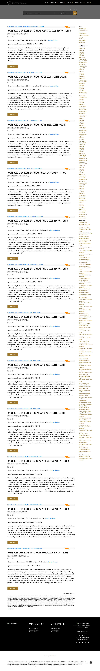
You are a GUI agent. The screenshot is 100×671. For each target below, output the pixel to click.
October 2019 (82, 162)
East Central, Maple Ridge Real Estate (42, 599)
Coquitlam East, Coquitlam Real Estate (40, 598)
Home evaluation (55, 630)
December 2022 (83, 109)
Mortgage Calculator (34, 630)
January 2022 (82, 129)
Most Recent (82, 47)
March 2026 (82, 57)
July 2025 (81, 69)
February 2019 (82, 176)
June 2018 (81, 188)
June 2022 (81, 120)
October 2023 (82, 95)
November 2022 (83, 111)
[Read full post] (41, 27)
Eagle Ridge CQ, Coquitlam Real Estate (29, 599)
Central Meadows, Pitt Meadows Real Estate (50, 597)
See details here (52, 40)
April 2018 (81, 191)
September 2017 (83, 200)
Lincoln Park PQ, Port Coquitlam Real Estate (33, 601)
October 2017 (82, 198)
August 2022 (82, 116)
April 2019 (81, 172)
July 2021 (81, 136)
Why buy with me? (33, 628)
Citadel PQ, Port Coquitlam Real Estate (13, 598)
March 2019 (82, 174)
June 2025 (81, 71)
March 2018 (82, 193)
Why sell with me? (55, 628)
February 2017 (82, 211)
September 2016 (83, 218)
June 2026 (81, 52)
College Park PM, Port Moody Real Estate (27, 598)
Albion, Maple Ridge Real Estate (45, 596)
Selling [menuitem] (69, 2)
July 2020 (81, 146)
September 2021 (83, 134)
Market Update (79, 2)
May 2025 (81, 73)
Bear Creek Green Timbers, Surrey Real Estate (58, 596)
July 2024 (81, 85)
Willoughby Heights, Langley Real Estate (26, 606)
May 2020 (81, 150)
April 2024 (81, 90)
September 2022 (83, 115)
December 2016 (83, 214)
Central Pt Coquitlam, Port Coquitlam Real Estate (66, 597)
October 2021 (82, 132)
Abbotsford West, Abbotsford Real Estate (32, 596)
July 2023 (81, 99)
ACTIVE (71, 9)
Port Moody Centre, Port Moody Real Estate (20, 80)
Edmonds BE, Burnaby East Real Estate (55, 599)
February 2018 (82, 195)
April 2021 (81, 139)
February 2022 (82, 127)
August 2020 (82, 144)
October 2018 (82, 181)
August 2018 (82, 184)
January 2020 (82, 157)
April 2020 (81, 151)
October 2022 (82, 113)
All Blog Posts (82, 28)
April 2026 (81, 55)
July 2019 (81, 167)
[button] (76, 642)
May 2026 (81, 54)
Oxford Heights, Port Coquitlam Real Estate (20, 224)
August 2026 (82, 48)
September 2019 (83, 164)
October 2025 (82, 64)
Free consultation (55, 632)
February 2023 (82, 106)
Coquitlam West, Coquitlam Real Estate (19, 34)
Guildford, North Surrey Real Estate (45, 600)
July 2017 (81, 202)
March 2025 (82, 76)
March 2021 (82, 141)
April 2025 (81, 75)
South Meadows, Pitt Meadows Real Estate (20, 556)
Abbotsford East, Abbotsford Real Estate (19, 596)
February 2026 (82, 59)
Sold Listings (82, 42)
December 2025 (83, 61)
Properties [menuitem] (53, 2)
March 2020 (82, 153)
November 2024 (83, 81)
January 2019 (82, 178)
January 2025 (82, 78)
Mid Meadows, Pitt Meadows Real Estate (61, 601)
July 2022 (81, 118)
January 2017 (82, 212)
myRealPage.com (52, 655)
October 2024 (82, 83)
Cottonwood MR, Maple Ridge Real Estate (67, 598)
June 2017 (81, 204)
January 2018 (82, 197)
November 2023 (83, 94)
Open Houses (82, 40)
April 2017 (81, 207)
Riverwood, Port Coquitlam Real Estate (24, 604)
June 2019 (81, 169)
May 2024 (81, 88)
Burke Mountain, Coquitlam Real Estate (23, 597)
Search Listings (33, 632)
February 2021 (82, 143)
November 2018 (83, 179)
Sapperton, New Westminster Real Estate (38, 604)
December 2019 (83, 158)
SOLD (76, 9)
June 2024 (81, 87)
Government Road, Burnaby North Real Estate (31, 600)
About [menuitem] (88, 2)
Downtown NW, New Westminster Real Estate (14, 599)
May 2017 (81, 205)
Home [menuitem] (46, 2)
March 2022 (82, 125)
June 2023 (81, 101)
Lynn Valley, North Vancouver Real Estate (47, 601)
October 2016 (82, 216)
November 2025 (83, 62)
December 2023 (83, 92)
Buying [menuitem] (62, 2)
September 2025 (83, 66)
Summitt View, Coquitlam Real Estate (16, 605)
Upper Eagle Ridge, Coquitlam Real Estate (49, 605)
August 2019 (82, 165)
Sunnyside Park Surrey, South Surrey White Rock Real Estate (32, 605)
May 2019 (81, 171)
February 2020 (82, 155)
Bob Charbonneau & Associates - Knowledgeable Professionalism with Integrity (84, 33)
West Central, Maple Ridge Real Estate (63, 605)
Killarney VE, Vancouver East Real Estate (18, 601)
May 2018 (81, 190)
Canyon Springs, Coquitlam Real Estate (36, 597)
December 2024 (83, 80)
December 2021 (83, 130)
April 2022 (81, 123)
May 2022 (81, 122)
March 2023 (82, 104)
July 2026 (81, 50)
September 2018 (83, 183)
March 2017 (82, 209)
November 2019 (83, 160)
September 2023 (83, 97)
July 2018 (81, 186)
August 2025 (82, 68)
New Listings (82, 38)
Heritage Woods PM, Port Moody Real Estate (58, 600)
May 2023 (81, 102)
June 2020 (81, 148)
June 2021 (81, 137)
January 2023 (82, 108)
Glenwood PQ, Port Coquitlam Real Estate (17, 600)
